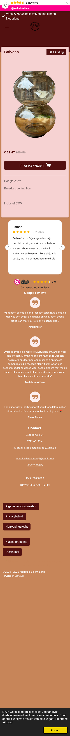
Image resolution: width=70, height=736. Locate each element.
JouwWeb (20, 576)
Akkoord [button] (55, 730)
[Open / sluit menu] (7, 26)
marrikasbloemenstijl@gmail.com (35, 458)
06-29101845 (35, 465)
